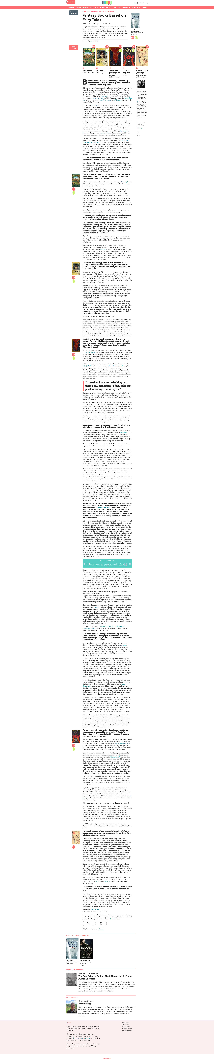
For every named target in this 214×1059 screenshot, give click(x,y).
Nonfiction (70, 7)
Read (132, 37)
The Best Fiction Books (94, 11)
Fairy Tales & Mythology (90, 929)
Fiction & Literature (82, 7)
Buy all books (74, 47)
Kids (96, 7)
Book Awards (136, 7)
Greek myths (104, 96)
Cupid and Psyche (98, 98)
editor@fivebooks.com (112, 919)
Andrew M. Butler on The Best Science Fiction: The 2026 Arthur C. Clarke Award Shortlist (107, 984)
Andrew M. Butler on (105, 976)
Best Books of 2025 (106, 7)
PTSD (98, 881)
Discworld (123, 432)
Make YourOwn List (73, 12)
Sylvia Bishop (94, 41)
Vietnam (107, 881)
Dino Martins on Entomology (107, 1010)
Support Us (71, 2)
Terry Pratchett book (116, 366)
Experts (144, 7)
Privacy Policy (126, 1026)
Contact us (125, 1024)
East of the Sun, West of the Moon (110, 100)
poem (95, 607)
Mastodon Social (127, 1030)
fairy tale (94, 105)
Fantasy (110, 11)
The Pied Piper (89, 352)
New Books (117, 7)
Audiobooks (126, 7)
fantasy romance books (122, 743)
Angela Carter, (106, 133)
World (91, 7)
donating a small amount (118, 566)
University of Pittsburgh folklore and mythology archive (104, 627)
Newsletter (125, 1022)
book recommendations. (81, 1038)
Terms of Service (127, 1028)
